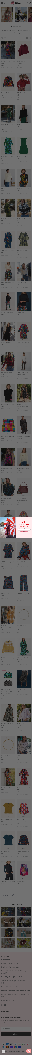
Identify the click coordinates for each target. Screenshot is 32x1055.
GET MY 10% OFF (24, 531)
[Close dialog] (1, 518)
